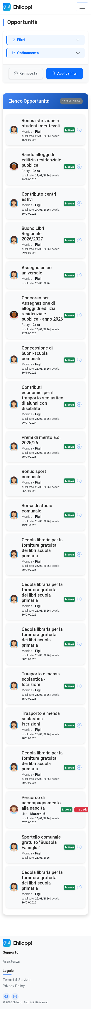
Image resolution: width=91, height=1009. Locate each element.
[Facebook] (6, 996)
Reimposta (28, 73)
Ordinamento (28, 53)
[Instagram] (15, 996)
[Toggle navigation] (82, 6)
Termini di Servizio (16, 980)
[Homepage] (17, 7)
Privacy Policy (14, 986)
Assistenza (11, 961)
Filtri (21, 40)
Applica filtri (67, 73)
